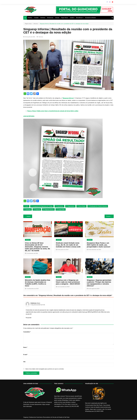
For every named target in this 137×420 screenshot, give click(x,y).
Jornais (57, 17)
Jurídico (72, 17)
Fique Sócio (64, 17)
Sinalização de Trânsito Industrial (98, 206)
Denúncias (50, 17)
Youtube (112, 2)
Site (24, 361)
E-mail (25, 354)
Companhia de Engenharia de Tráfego (42, 206)
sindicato (28, 209)
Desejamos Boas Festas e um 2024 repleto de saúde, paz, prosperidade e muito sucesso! (98, 245)
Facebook (107, 2)
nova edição (82, 206)
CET (27, 206)
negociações (71, 206)
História (30, 17)
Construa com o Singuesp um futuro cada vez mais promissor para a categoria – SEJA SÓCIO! (68, 282)
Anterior (28, 216)
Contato (36, 17)
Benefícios (79, 17)
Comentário (27, 332)
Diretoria (42, 17)
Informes (41, 36)
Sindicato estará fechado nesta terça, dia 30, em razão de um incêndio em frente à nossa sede (68, 245)
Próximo (108, 216)
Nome (25, 347)
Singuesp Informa (49, 209)
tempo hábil (61, 209)
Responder (28, 317)
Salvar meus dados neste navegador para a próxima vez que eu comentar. (44, 369)
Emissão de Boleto (90, 17)
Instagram (110, 2)
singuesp (37, 209)
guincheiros (60, 206)
